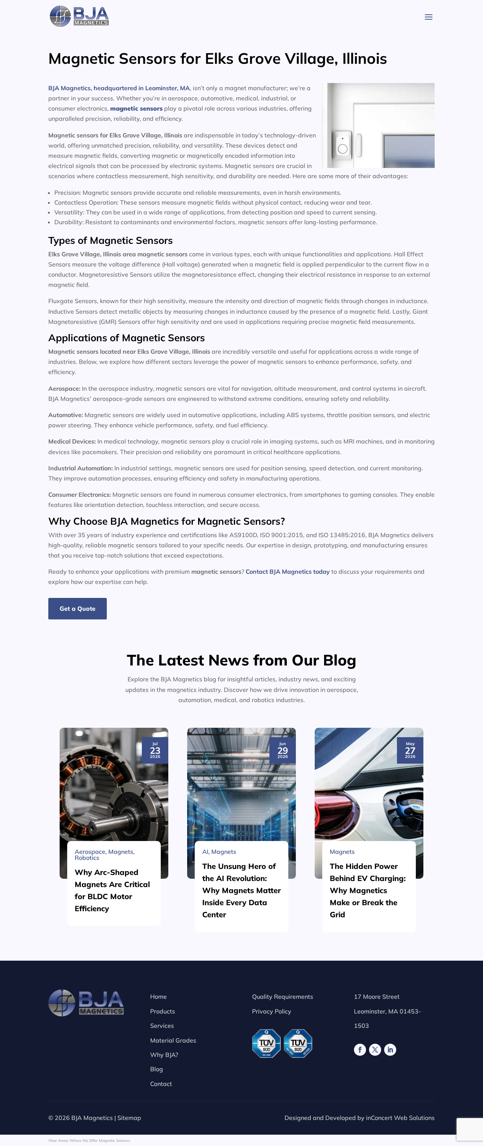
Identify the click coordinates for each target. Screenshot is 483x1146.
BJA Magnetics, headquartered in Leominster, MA (119, 88)
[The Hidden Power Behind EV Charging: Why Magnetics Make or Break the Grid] (369, 803)
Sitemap (129, 1117)
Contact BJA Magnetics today (288, 571)
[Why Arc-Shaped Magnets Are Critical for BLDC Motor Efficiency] (114, 803)
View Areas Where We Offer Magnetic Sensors (89, 1140)
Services (162, 1025)
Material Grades (173, 1040)
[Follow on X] (375, 1050)
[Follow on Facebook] (360, 1050)
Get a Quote (77, 608)
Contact (161, 1083)
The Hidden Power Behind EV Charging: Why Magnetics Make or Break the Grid (368, 890)
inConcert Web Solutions (400, 1117)
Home (158, 996)
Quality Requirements (282, 996)
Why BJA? (164, 1054)
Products (162, 1011)
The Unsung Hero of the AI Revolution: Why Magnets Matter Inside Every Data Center (241, 890)
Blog (156, 1069)
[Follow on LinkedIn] (390, 1050)
